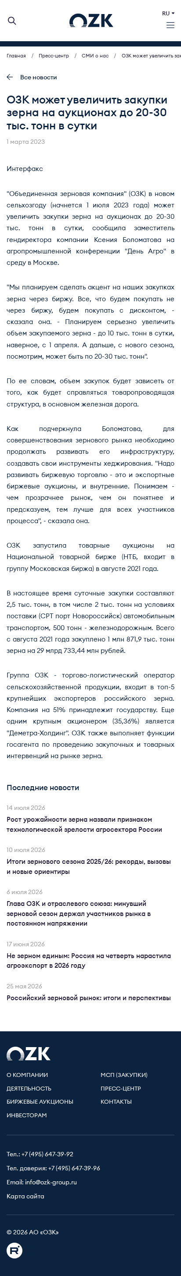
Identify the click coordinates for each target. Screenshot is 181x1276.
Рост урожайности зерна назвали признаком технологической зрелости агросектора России (84, 824)
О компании (27, 1075)
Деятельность (29, 1089)
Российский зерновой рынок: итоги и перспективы (89, 998)
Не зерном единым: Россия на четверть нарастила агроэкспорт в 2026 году (89, 961)
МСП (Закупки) (124, 1075)
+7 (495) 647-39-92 (47, 1154)
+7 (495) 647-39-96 (74, 1169)
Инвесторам (27, 1116)
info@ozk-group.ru (51, 1183)
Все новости (38, 78)
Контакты (116, 1102)
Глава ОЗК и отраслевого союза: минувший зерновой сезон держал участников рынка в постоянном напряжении (79, 914)
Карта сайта (25, 1197)
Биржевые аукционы (40, 1102)
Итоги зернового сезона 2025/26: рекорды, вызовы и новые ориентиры (89, 867)
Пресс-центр (121, 1089)
